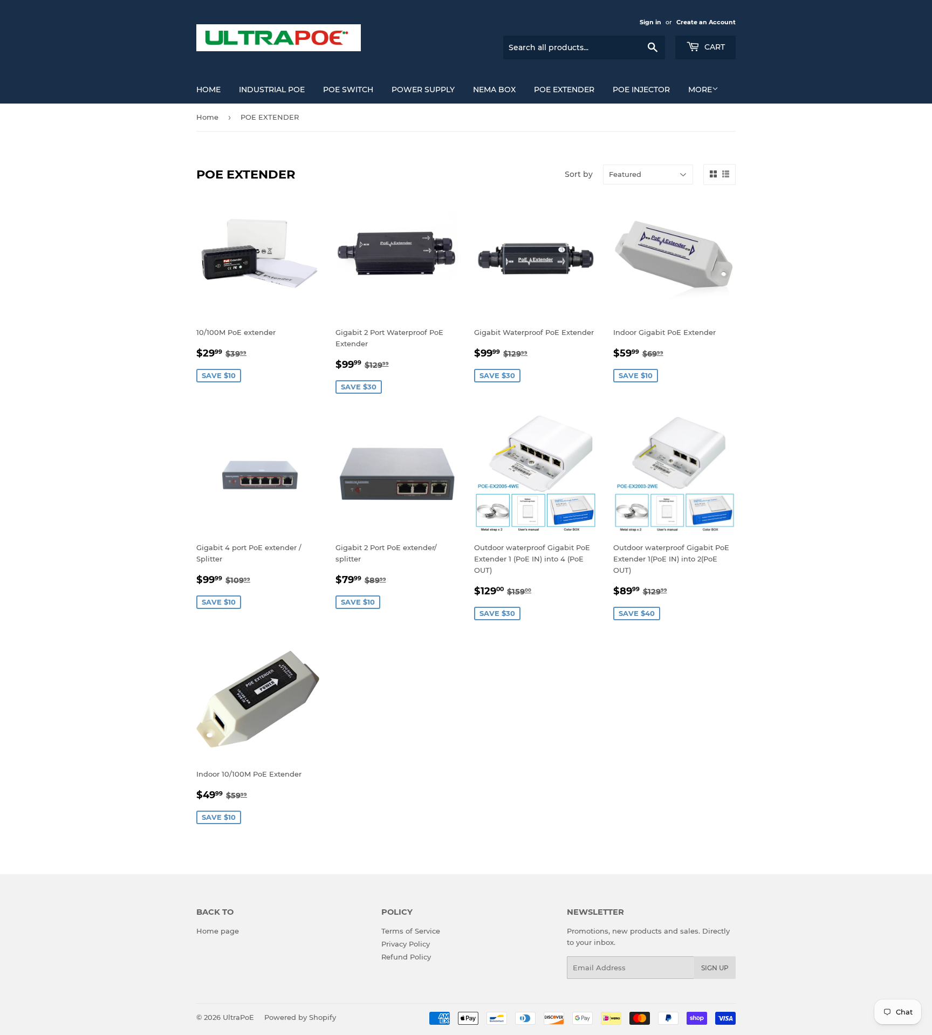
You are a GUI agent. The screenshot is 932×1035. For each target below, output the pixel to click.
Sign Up (715, 968)
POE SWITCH (348, 89)
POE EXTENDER (564, 89)
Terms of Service (410, 931)
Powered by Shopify (300, 1017)
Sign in (650, 22)
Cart (713, 47)
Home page (217, 931)
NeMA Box (494, 89)
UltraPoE (238, 1017)
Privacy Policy (405, 944)
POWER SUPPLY (423, 89)
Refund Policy (406, 956)
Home (208, 89)
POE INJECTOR (641, 89)
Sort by (579, 174)
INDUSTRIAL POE (272, 89)
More (700, 89)
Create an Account (706, 22)
